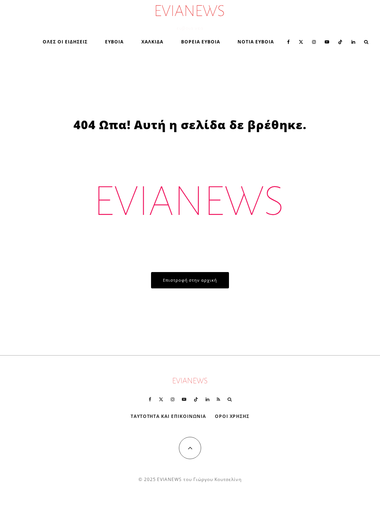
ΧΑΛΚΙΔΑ (152, 42)
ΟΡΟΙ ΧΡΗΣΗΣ (232, 416)
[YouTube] (327, 41)
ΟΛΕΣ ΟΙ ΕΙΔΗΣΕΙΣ (65, 42)
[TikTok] (340, 41)
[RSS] (218, 399)
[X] (301, 41)
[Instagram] (314, 41)
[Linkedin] (353, 41)
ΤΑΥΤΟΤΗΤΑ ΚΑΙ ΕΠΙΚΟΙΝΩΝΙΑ (168, 416)
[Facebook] (288, 41)
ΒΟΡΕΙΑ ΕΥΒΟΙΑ (200, 42)
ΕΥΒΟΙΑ (114, 42)
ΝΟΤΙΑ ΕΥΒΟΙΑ (256, 42)
